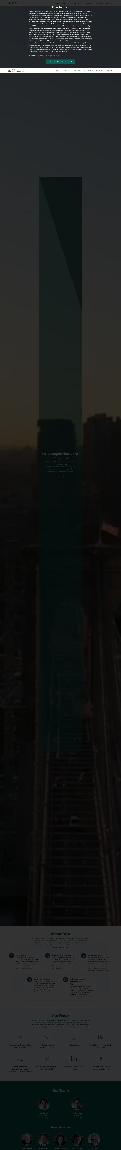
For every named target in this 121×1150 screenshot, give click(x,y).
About (57, 71)
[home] (16, 70)
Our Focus (66, 71)
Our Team (77, 71)
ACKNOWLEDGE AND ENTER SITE (60, 62)
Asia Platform (88, 71)
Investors (99, 71)
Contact (109, 71)
